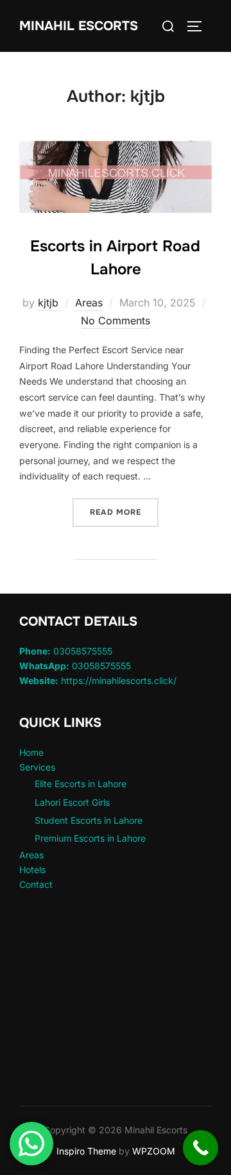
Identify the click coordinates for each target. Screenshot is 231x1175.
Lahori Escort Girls (72, 802)
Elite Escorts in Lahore (80, 783)
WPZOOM (153, 1151)
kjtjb (48, 302)
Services (37, 767)
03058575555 (65, 651)
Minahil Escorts (78, 26)
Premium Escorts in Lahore (90, 838)
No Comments (115, 320)
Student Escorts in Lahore (88, 820)
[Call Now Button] (200, 1147)
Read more (124, 512)
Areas (89, 302)
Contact (36, 884)
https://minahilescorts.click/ (97, 680)
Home (31, 752)
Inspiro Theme (86, 1151)
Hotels (32, 869)
